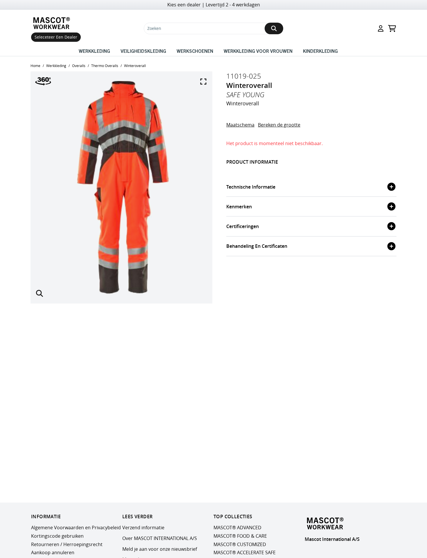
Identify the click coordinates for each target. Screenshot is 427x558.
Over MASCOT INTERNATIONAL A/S (159, 538)
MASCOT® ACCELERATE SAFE (245, 553)
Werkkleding (94, 51)
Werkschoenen (195, 51)
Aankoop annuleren (52, 553)
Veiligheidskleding (143, 51)
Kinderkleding (320, 51)
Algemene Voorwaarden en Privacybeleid (76, 527)
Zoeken (154, 28)
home (35, 65)
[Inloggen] (381, 28)
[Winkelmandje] (392, 28)
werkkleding (56, 65)
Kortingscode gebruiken (57, 536)
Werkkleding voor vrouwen (258, 51)
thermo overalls (104, 65)
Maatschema (240, 125)
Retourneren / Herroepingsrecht (67, 544)
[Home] (53, 23)
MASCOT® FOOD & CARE (240, 536)
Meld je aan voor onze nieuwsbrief (159, 549)
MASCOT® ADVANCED (237, 527)
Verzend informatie (143, 527)
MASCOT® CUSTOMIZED (240, 544)
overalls (78, 65)
